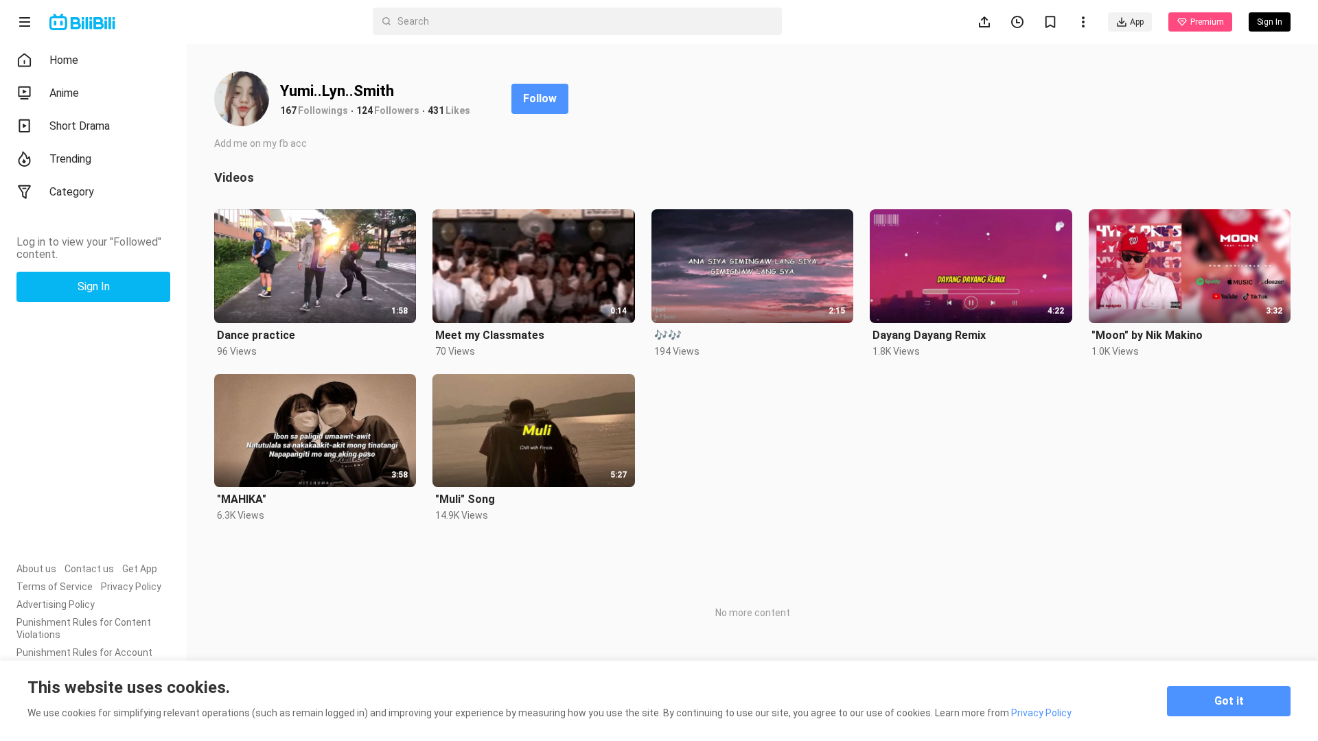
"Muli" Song (465, 499)
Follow (540, 98)
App (1137, 22)
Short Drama (79, 125)
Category (71, 191)
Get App (139, 568)
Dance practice (256, 335)
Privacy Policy (131, 586)
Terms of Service (54, 586)
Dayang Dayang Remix (929, 335)
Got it (1229, 700)
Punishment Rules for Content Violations (83, 628)
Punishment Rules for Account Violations (84, 658)
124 (364, 110)
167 (288, 110)
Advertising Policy (55, 604)
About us (36, 568)
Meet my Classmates (489, 335)
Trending (70, 158)
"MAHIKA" (241, 499)
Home (63, 60)
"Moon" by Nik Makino (1147, 335)
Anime (64, 92)
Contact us (89, 568)
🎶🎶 (668, 335)
